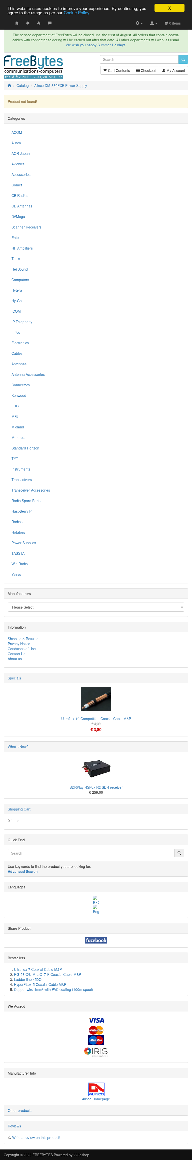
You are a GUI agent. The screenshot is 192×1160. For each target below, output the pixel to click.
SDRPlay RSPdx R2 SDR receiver (96, 787)
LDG (15, 405)
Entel (16, 237)
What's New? (18, 746)
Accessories (21, 174)
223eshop (81, 1154)
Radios (17, 521)
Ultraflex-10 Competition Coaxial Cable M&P (96, 718)
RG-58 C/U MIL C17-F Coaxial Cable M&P (47, 974)
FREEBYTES (42, 1154)
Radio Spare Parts (26, 500)
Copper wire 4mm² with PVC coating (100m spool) (53, 989)
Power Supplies (24, 542)
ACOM (17, 132)
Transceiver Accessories (31, 490)
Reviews (14, 1125)
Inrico (16, 332)
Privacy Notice (19, 643)
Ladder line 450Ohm (30, 979)
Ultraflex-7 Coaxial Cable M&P (38, 969)
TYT (15, 458)
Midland (18, 426)
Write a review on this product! (36, 1137)
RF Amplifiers (22, 248)
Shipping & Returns (23, 638)
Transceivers (22, 479)
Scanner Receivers (27, 226)
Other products (20, 1110)
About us (15, 658)
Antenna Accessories (28, 374)
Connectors (21, 384)
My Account (175, 70)
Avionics (18, 163)
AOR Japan (21, 153)
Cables (17, 353)
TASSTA (18, 553)
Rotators (18, 532)
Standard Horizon (25, 447)
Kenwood (19, 395)
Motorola (19, 437)
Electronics (20, 342)
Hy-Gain (18, 300)
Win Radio (20, 563)
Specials (14, 677)
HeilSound (20, 269)
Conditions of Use (22, 648)
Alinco (16, 142)
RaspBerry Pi (22, 511)
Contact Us (16, 653)
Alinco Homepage (96, 1098)
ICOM (16, 311)
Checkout (148, 70)
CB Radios (20, 195)
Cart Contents (118, 70)
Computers (20, 279)
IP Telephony (22, 321)
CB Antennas (22, 205)
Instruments (21, 469)
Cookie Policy (77, 12)
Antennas (19, 363)
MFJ (15, 416)
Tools (16, 258)
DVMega (18, 216)
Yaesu (16, 574)
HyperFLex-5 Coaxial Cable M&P (40, 984)
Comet (17, 184)
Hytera (17, 290)
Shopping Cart (19, 808)
